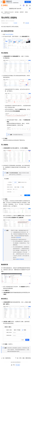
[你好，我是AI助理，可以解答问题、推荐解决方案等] (23, 5)
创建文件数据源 (20, 259)
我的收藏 (27, 23)
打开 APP (28, 2)
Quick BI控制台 (9, 34)
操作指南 (16, 12)
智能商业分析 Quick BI (8, 12)
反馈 (18, 364)
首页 (2, 12)
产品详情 (15, 23)
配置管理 (22, 12)
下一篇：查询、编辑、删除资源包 (23, 358)
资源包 (26, 12)
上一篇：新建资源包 (6, 358)
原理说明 (19, 237)
